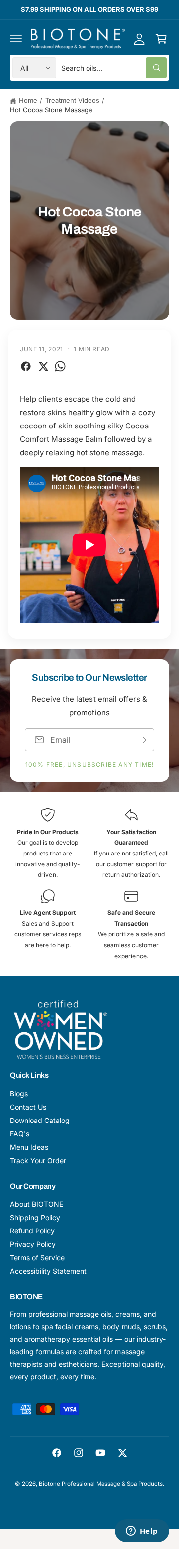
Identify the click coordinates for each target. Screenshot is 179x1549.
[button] (16, 39)
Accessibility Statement (48, 1271)
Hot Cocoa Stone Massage (51, 110)
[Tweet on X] (43, 366)
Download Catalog (40, 1120)
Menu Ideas (29, 1147)
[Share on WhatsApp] (60, 366)
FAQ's (19, 1133)
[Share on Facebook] (26, 366)
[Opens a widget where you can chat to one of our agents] (141, 1531)
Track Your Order (38, 1160)
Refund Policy (32, 1231)
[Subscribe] (143, 739)
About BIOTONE (36, 1204)
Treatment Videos (72, 100)
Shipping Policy (35, 1217)
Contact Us (28, 1107)
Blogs (19, 1093)
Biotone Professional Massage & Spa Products (101, 1483)
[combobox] (114, 68)
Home (28, 100)
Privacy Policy (33, 1244)
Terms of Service (37, 1257)
